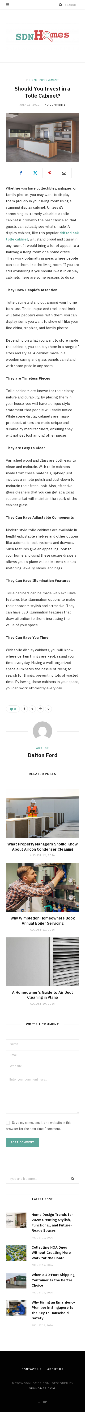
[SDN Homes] (42, 36)
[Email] (64, 173)
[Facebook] (21, 173)
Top (43, 1402)
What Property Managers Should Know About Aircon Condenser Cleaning (42, 847)
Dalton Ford (43, 754)
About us (55, 1369)
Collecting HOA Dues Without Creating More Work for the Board (51, 1252)
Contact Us (31, 1369)
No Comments (55, 104)
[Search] (60, 4)
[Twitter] (35, 173)
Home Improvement (44, 80)
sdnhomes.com (42, 1388)
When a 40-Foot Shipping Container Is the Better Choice (53, 1280)
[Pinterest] (49, 173)
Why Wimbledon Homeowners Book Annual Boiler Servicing (42, 921)
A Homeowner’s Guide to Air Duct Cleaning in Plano (42, 995)
